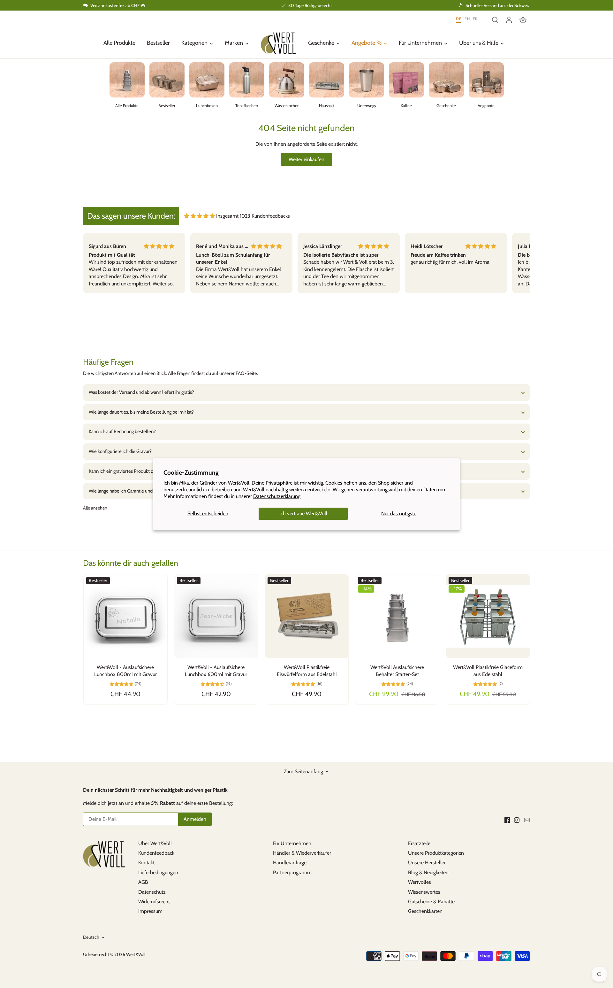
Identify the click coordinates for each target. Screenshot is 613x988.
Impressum (150, 911)
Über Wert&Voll (155, 843)
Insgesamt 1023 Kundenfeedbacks (253, 216)
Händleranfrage (289, 863)
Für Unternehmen (292, 843)
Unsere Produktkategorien (436, 853)
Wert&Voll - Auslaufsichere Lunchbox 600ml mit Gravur (216, 670)
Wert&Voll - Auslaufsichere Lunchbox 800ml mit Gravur (125, 670)
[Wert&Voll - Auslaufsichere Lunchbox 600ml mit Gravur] (216, 616)
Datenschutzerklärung (276, 496)
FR (475, 19)
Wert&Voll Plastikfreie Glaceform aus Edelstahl (488, 670)
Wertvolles (419, 882)
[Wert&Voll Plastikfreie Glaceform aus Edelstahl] (488, 616)
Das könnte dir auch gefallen (130, 563)
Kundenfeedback (156, 853)
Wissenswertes (424, 892)
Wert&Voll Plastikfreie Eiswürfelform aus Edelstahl (307, 670)
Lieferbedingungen (158, 872)
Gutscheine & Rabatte (431, 902)
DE (458, 19)
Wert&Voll (135, 954)
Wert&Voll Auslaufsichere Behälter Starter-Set (397, 670)
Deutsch (91, 937)
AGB (143, 882)
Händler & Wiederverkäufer (302, 853)
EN (467, 19)
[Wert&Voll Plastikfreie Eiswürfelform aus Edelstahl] (307, 616)
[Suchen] (495, 19)
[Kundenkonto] (509, 19)
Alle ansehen (95, 508)
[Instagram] (516, 819)
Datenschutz (152, 892)
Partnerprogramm (292, 872)
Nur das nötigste (398, 514)
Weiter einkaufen (306, 159)
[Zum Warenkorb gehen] (523, 19)
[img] (199, 216)
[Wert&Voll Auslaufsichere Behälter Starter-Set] (397, 616)
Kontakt (146, 863)
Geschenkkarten (425, 911)
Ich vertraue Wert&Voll (303, 514)
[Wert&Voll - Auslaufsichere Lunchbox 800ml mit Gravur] (125, 616)
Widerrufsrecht (154, 902)
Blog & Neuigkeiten (428, 872)
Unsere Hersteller (427, 863)
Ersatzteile (419, 843)
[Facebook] (507, 819)
